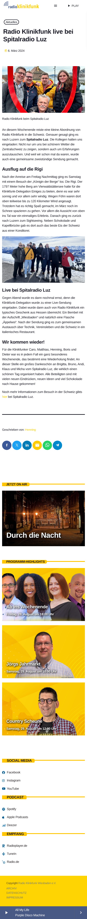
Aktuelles (11, 22)
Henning (30, 429)
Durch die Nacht (33, 535)
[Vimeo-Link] (26, 6)
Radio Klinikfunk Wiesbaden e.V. (37, 883)
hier (4, 397)
